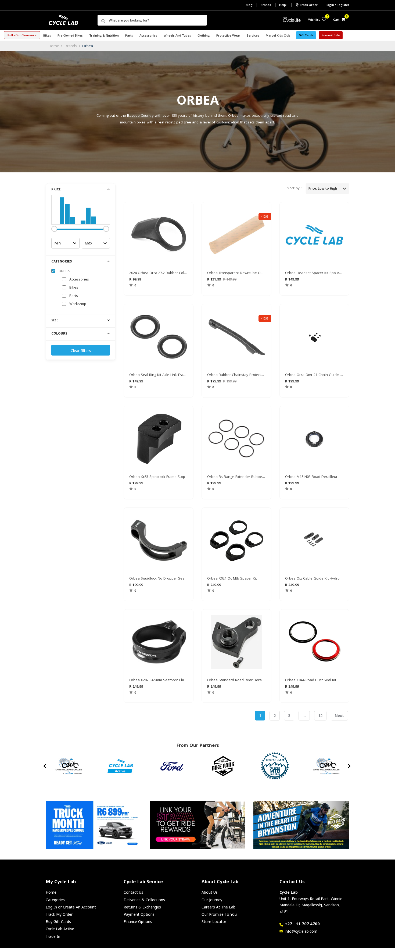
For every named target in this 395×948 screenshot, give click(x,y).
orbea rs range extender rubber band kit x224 (236, 477)
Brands (266, 5)
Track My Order (59, 914)
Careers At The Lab (218, 907)
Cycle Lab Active (60, 928)
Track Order (309, 5)
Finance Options (138, 921)
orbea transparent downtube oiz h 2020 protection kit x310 (236, 273)
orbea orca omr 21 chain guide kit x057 (314, 375)
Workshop (77, 304)
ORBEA (64, 271)
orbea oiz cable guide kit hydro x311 (314, 579)
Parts (73, 296)
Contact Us (133, 892)
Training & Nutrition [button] (104, 35)
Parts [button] (129, 35)
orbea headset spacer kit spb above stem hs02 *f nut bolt (314, 273)
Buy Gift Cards (58, 921)
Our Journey (212, 899)
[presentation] (45, 766)
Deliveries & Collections (144, 899)
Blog (249, 5)
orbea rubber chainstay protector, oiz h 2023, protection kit (236, 375)
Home (53, 45)
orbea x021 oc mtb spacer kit (232, 579)
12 (320, 715)
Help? (283, 5)
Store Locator (214, 921)
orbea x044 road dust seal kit (310, 680)
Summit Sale (330, 35)
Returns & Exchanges (142, 907)
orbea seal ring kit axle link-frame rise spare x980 (158, 375)
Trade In (53, 936)
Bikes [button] (47, 35)
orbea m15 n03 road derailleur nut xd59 (314, 477)
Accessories (79, 280)
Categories (55, 899)
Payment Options (139, 914)
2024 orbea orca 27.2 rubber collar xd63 (158, 273)
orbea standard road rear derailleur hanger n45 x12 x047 (236, 680)
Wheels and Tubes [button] (177, 35)
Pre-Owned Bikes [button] (70, 35)
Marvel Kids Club (278, 35)
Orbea (87, 45)
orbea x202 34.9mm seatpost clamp (158, 680)
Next (339, 715)
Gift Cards (306, 35)
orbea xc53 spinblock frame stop (157, 477)
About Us (210, 892)
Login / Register (337, 5)
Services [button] (253, 35)
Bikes (73, 288)
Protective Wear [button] (228, 35)
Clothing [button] (204, 35)
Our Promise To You (219, 914)
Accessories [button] (148, 35)
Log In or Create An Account (71, 907)
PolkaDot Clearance (22, 35)
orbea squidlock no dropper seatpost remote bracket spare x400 (158, 579)
